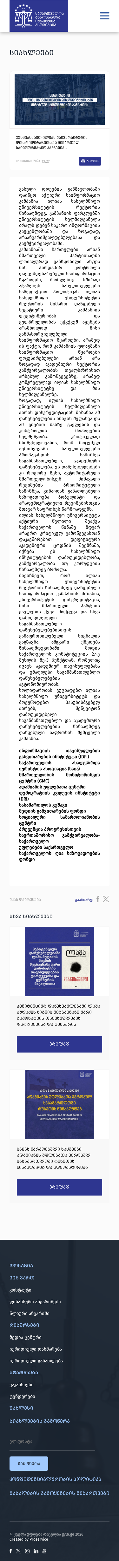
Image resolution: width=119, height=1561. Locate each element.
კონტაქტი (20, 1290)
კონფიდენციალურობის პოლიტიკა (55, 1479)
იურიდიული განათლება (36, 1361)
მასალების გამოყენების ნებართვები (59, 1493)
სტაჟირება (24, 1372)
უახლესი (21, 1408)
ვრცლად (59, 1044)
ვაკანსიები (22, 1384)
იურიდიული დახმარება (36, 1349)
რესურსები (24, 1325)
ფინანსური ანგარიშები (35, 1302)
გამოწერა (29, 1463)
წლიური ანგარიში (30, 1313)
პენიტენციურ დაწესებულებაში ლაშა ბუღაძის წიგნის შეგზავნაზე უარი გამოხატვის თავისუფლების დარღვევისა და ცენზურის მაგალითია (58, 1015)
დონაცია (21, 1266)
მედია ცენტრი (26, 1337)
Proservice (39, 1539)
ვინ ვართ (22, 1278)
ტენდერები (22, 1396)
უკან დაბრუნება (25, 899)
